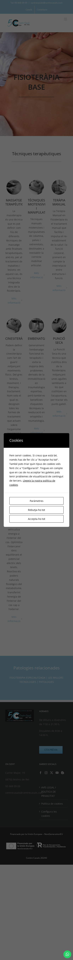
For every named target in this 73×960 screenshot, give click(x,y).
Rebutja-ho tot (36, 510)
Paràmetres (36, 501)
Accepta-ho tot (36, 519)
